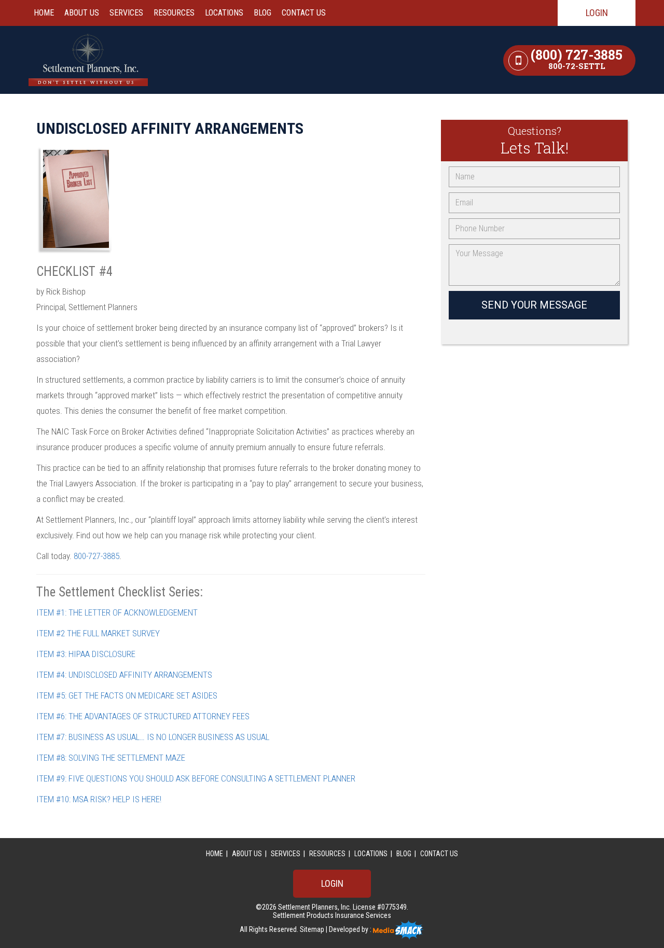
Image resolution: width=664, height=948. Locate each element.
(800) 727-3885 (576, 60)
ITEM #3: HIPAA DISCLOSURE (85, 654)
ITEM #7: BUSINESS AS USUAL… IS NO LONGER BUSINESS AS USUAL (152, 737)
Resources (174, 13)
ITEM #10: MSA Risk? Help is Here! (98, 799)
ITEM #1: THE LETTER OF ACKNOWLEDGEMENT (117, 612)
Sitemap (313, 929)
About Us (81, 13)
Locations (224, 13)
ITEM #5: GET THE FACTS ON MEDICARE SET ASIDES (126, 695)
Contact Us (304, 13)
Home (44, 13)
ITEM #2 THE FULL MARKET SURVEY (98, 633)
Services (126, 13)
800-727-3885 (96, 556)
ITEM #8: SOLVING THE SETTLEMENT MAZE (110, 757)
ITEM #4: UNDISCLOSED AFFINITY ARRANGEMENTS (124, 675)
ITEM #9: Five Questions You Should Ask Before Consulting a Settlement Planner (195, 778)
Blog (262, 13)
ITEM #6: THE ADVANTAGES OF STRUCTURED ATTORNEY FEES (143, 716)
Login (597, 12)
